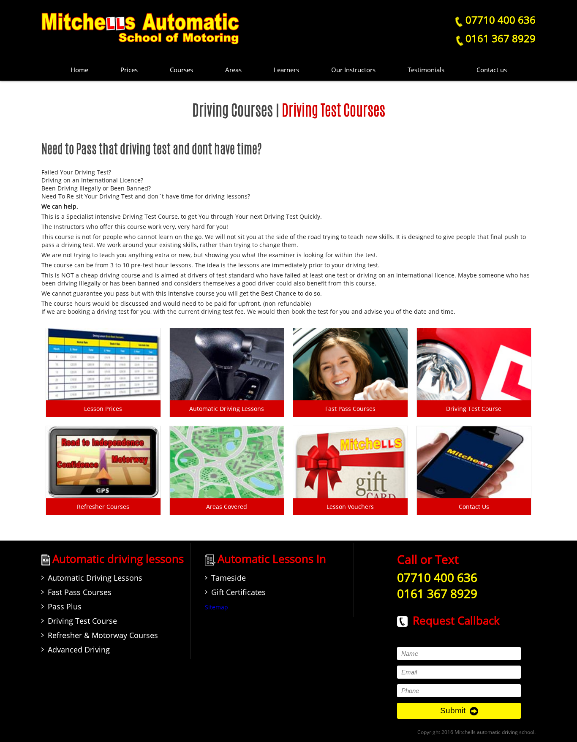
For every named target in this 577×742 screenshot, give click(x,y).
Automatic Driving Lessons (95, 578)
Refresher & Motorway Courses (103, 635)
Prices (129, 69)
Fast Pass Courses (80, 592)
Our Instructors (353, 69)
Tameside (228, 578)
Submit (452, 710)
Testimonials (426, 69)
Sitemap (216, 607)
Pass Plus (65, 606)
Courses (181, 69)
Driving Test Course (82, 621)
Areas (233, 69)
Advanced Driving (79, 649)
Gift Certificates (238, 592)
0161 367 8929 (500, 38)
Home (79, 69)
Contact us (491, 69)
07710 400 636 (499, 20)
